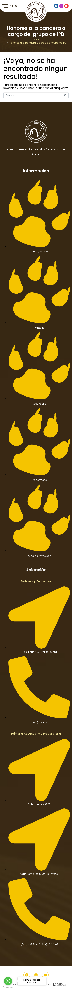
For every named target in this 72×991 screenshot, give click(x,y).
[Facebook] (56, 6)
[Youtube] (66, 6)
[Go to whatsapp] (8, 981)
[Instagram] (61, 6)
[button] (9, 6)
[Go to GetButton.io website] (8, 987)
